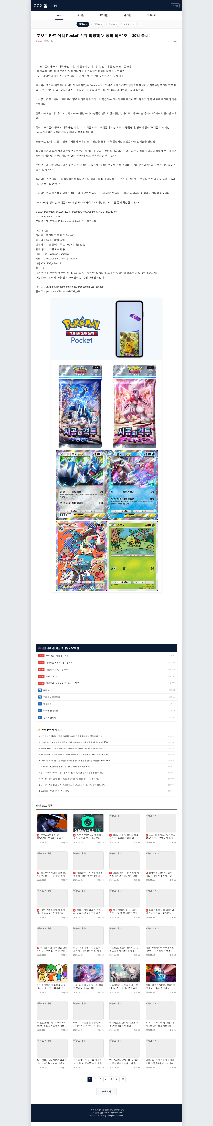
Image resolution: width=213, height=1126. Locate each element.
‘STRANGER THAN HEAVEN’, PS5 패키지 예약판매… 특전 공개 (51, 837)
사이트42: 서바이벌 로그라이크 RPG (62, 683)
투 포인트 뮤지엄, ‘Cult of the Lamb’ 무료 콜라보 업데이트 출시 (52, 1024)
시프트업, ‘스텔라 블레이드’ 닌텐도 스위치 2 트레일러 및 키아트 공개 (124, 949)
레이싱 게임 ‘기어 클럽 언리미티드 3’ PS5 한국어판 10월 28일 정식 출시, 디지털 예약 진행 (52, 949)
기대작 (53, 5)
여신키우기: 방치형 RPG (57, 669)
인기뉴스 (113, 24)
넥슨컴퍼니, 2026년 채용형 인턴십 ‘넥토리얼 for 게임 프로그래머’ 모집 (88, 874)
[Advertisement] (106, 55)
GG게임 (40, 5)
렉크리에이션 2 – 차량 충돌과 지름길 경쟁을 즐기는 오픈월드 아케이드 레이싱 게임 (74, 754)
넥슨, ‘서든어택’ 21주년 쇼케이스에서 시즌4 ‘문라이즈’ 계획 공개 (88, 949)
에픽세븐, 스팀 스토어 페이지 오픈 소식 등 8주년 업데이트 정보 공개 (161, 1062)
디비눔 (46, 690)
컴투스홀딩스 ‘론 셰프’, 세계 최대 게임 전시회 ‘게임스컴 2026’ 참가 (160, 912)
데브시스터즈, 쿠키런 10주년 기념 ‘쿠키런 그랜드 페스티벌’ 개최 (124, 837)
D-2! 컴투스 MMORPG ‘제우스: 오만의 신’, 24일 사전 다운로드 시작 (52, 1062)
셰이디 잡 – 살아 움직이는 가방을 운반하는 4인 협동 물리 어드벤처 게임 (69, 779)
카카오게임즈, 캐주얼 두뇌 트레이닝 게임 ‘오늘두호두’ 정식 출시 (51, 987)
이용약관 (104, 1110)
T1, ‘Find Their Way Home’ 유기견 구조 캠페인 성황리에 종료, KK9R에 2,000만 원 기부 (124, 1062)
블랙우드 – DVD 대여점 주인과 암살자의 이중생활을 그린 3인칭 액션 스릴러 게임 (73, 748)
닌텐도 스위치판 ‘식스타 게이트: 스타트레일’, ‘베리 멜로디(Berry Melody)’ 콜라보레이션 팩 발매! (124, 874)
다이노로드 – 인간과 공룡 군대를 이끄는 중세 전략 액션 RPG (64, 766)
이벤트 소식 (129, 24)
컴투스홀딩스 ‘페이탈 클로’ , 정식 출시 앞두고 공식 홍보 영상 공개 (160, 987)
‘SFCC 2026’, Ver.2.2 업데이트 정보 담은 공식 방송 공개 (88, 836)
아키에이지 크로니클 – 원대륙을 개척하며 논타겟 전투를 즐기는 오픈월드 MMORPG (74, 760)
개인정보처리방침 (116, 1110)
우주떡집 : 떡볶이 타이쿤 (57, 656)
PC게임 (104, 15)
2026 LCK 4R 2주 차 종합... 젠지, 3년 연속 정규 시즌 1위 (160, 1024)
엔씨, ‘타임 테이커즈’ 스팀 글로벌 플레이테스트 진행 (88, 986)
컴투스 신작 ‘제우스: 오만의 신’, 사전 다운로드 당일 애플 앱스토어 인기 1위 (88, 912)
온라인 (127, 15)
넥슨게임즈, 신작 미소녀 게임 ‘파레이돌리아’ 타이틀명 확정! (123, 986)
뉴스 (59, 15)
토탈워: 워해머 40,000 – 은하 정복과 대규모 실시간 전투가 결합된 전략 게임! (71, 773)
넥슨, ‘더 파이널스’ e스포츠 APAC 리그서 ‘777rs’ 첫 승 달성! (160, 837)
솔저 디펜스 (51, 676)
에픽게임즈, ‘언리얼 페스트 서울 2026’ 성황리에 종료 (123, 1024)
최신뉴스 (83, 24)
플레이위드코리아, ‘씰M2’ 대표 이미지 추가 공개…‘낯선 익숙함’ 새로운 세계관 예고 (160, 874)
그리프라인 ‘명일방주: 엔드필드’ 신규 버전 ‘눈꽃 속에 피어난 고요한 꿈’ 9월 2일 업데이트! (88, 1062)
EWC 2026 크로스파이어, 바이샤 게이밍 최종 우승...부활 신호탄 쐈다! (88, 1024)
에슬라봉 (47, 704)
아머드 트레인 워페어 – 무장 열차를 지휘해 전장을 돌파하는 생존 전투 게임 (70, 736)
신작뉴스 (98, 24)
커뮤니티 (151, 15)
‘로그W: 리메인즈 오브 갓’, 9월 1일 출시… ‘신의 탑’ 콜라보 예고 (52, 874)
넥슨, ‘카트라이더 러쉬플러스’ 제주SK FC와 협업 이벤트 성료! (160, 949)
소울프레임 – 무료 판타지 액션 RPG (54, 791)
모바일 (80, 15)
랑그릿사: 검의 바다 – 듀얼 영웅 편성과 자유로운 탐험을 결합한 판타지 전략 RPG (73, 742)
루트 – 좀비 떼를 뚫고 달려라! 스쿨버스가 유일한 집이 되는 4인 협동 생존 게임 (72, 785)
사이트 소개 (94, 1110)
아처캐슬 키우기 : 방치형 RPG (59, 662)
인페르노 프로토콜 (51, 697)
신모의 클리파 (49, 717)
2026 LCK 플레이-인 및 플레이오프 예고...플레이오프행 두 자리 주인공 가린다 (51, 912)
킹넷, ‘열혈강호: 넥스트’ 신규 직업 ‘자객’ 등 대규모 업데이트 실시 (124, 912)
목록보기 (106, 1091)
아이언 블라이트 (50, 711)
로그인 (175, 5)
